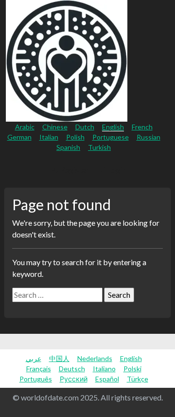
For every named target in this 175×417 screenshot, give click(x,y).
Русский (74, 379)
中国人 (59, 358)
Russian (148, 137)
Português (35, 379)
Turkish (99, 147)
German (19, 137)
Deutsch (72, 368)
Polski (132, 368)
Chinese (55, 127)
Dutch (84, 127)
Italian (48, 137)
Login (116, 169)
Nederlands (94, 358)
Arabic (25, 127)
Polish (75, 137)
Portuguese (110, 137)
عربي (33, 358)
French (142, 127)
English (113, 127)
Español (107, 379)
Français (38, 368)
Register (73, 169)
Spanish (68, 147)
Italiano (104, 368)
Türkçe (137, 379)
